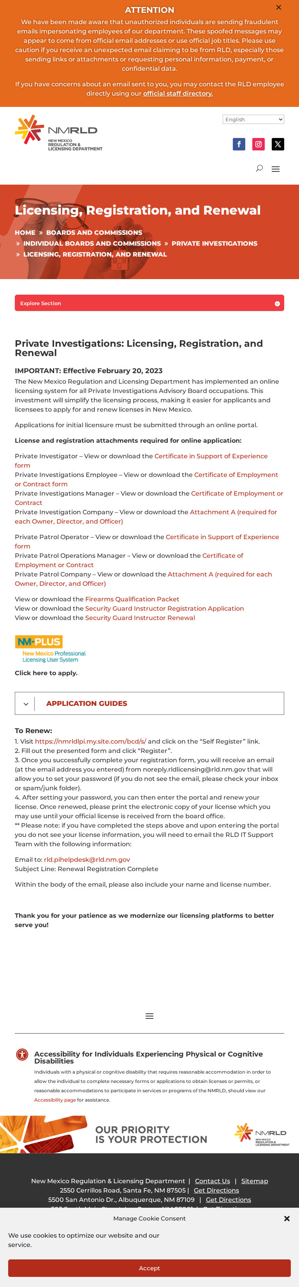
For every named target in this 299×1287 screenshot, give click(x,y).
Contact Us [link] (212, 1181)
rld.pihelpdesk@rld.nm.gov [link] (87, 859)
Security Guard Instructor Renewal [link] (139, 618)
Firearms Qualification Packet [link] (132, 599)
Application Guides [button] (86, 703)
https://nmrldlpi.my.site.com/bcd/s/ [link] (91, 741)
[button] (287, 1218)
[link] (58, 148)
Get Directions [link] (216, 1190)
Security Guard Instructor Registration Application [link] (164, 608)
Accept (149, 1268)
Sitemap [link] (254, 1181)
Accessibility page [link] (55, 1100)
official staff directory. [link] (178, 93)
